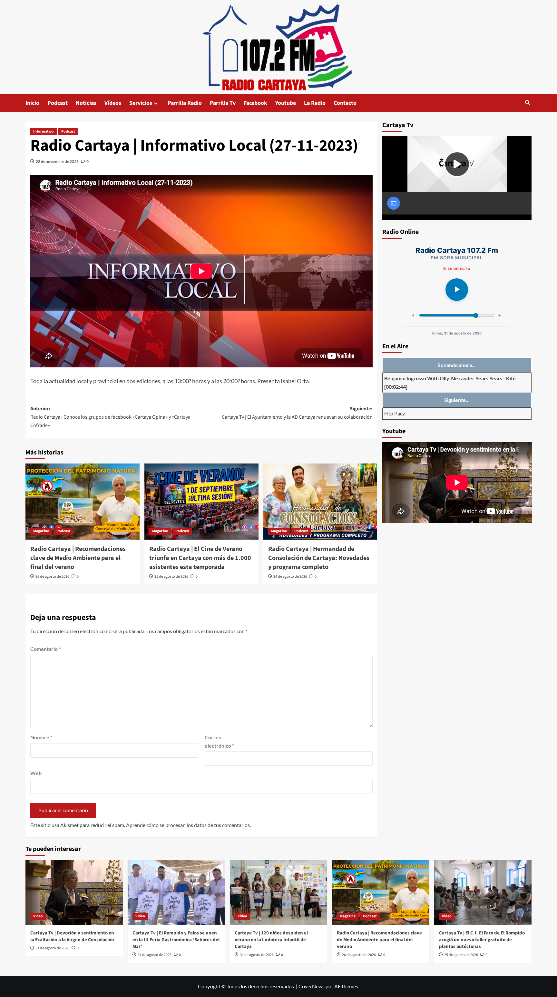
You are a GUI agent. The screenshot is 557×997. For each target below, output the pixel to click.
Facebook (255, 103)
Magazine (41, 531)
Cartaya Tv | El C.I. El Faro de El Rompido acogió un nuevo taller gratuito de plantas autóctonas (482, 940)
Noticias (86, 103)
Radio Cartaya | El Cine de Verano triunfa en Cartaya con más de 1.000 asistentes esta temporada (200, 558)
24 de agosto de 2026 (290, 576)
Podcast (57, 103)
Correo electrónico (219, 741)
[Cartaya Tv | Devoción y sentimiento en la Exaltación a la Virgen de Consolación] (74, 892)
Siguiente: (297, 413)
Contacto (345, 103)
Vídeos (112, 103)
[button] (527, 103)
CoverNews (311, 986)
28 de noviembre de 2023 (57, 161)
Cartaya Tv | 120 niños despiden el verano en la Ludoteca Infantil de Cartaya (271, 940)
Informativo (43, 131)
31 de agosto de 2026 (52, 948)
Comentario (45, 649)
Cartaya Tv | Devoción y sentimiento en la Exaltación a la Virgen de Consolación (72, 936)
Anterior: (110, 417)
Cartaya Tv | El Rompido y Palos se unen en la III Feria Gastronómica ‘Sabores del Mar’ (176, 940)
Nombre (41, 737)
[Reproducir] (456, 289)
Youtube (285, 103)
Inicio (32, 103)
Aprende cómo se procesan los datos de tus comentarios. (188, 825)
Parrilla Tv (223, 103)
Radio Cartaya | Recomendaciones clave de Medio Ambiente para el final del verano (78, 558)
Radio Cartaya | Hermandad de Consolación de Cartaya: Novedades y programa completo (318, 558)
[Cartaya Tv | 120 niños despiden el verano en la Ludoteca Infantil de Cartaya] (278, 892)
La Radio (315, 103)
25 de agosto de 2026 (171, 576)
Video (38, 916)
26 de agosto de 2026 (52, 576)
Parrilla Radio (185, 103)
